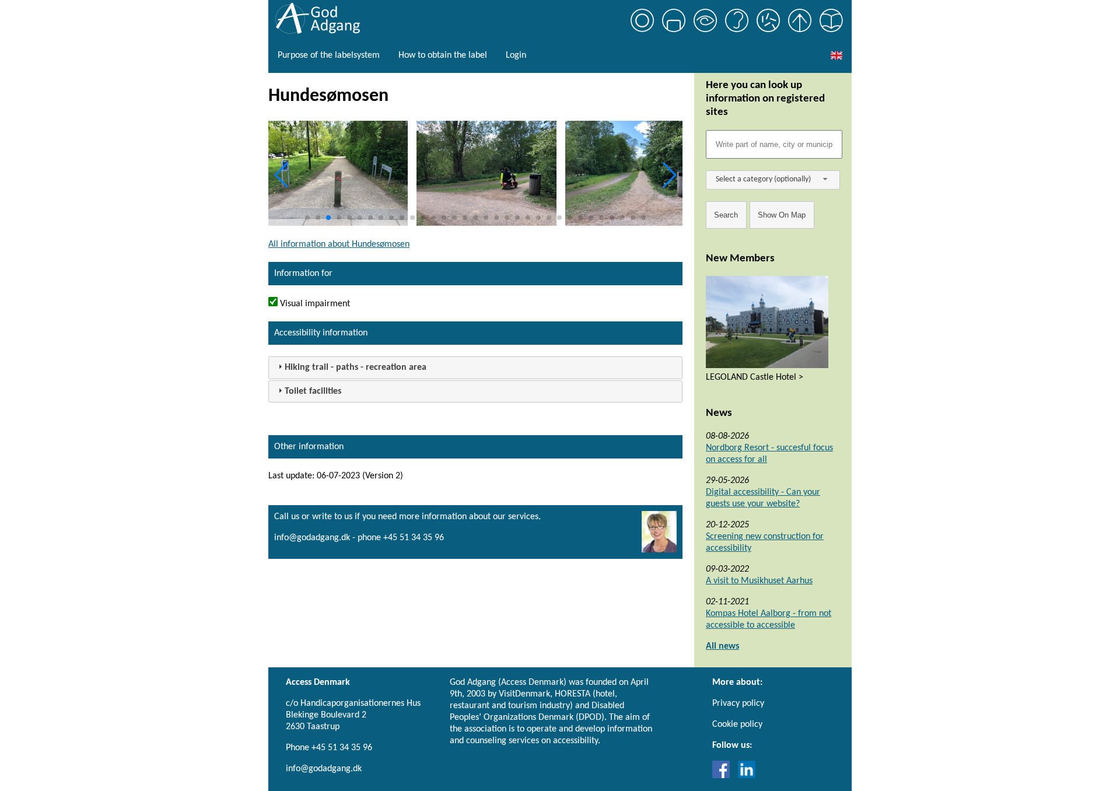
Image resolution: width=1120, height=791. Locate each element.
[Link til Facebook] (724, 775)
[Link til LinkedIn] (746, 775)
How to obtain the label (442, 55)
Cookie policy (737, 724)
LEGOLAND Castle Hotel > (754, 377)
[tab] (475, 367)
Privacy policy (738, 703)
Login (516, 55)
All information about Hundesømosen (339, 244)
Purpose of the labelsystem (329, 55)
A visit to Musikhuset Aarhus (759, 581)
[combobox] (773, 180)
